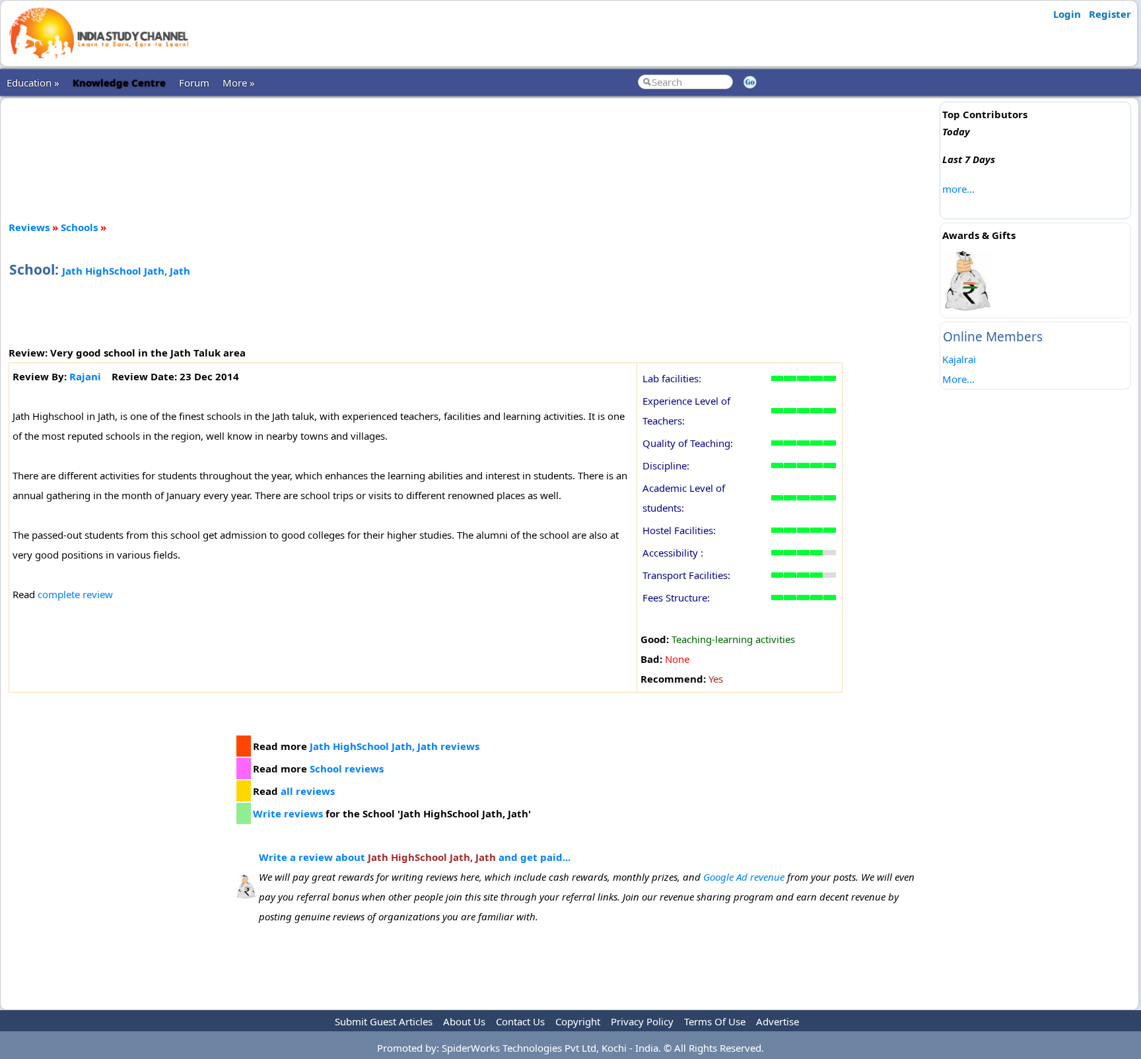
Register (1110, 13)
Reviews (29, 227)
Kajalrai (959, 359)
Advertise (777, 1021)
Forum (194, 82)
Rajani (85, 376)
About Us (464, 1021)
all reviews (308, 791)
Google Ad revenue (743, 876)
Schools (79, 227)
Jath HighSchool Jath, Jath (126, 270)
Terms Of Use (714, 1021)
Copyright (577, 1021)
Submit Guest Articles (383, 1021)
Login (1067, 13)
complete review (75, 594)
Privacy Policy (642, 1021)
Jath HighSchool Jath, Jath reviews (394, 746)
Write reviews (288, 813)
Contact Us (520, 1021)
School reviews (347, 768)
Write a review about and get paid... (414, 857)
